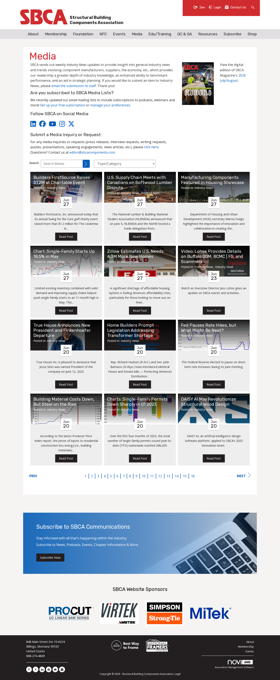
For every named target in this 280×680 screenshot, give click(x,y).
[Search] (86, 164)
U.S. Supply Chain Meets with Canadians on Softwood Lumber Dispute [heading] (139, 182)
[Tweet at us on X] (35, 669)
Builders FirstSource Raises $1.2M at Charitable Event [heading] (61, 180)
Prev (33, 476)
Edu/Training (159, 34)
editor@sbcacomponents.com (92, 152)
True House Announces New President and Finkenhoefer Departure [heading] (62, 330)
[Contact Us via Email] (62, 669)
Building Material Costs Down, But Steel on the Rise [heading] (63, 402)
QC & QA (184, 34)
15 (185, 476)
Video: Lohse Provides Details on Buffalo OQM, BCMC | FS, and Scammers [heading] (212, 256)
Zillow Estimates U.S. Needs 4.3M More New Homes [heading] (135, 254)
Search (34, 163)
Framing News (150, 193)
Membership (56, 34)
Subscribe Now (50, 557)
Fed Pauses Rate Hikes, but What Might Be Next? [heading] (208, 328)
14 (176, 476)
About (33, 34)
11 (152, 476)
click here (151, 147)
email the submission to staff (73, 86)
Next (241, 476)
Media (137, 34)
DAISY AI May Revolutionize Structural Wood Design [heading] (208, 402)
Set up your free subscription (62, 105)
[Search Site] (253, 7)
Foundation (83, 34)
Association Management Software (234, 667)
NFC (103, 34)
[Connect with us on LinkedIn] (42, 669)
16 (193, 476)
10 (144, 476)
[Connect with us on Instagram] (48, 669)
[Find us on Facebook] (29, 669)
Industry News (56, 188)
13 (168, 476)
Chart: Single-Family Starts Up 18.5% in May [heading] (64, 254)
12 (160, 476)
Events (119, 34)
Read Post (66, 237)
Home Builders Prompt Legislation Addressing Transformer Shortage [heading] (130, 330)
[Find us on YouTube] (55, 669)
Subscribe (232, 34)
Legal (177, 674)
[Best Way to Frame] (125, 645)
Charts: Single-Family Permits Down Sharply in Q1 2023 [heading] (137, 402)
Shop (252, 34)
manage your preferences (110, 105)
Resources (207, 34)
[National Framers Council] (157, 645)
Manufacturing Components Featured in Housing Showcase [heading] (212, 180)
